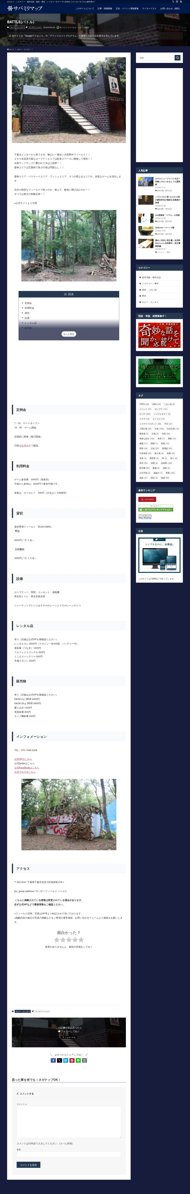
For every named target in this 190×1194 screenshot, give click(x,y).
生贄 (143, 458)
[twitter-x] (173, 1)
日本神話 (145, 453)
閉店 (154, 477)
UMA (156, 404)
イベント (145, 409)
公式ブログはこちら (25, 772)
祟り (173, 458)
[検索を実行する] (177, 58)
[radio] (57, 940)
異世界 (154, 458)
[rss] (181, 1)
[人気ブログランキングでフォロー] (155, 510)
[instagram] (177, 1)
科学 (143, 463)
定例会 (28, 303)
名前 (19, 1149)
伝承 (159, 428)
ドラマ (144, 418)
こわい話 (169, 404)
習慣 (154, 463)
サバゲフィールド (35, 27)
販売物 (28, 327)
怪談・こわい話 (149, 289)
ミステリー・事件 (150, 283)
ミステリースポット (150, 423)
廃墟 (154, 443)
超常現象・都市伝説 (151, 277)
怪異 (165, 443)
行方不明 (145, 472)
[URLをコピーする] (84, 1060)
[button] (53, 1060)
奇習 (161, 438)
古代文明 (173, 428)
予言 (168, 423)
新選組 (167, 448)
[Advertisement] (69, 371)
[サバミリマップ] (25, 8)
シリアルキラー (162, 413)
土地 (155, 433)
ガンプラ (161, 409)
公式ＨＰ (26, 445)
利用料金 (29, 308)
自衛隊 (166, 463)
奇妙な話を (147, 438)
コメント (22, 1103)
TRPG (144, 404)
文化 (155, 448)
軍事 (170, 472)
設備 (27, 318)
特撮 (171, 453)
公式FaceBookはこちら (26, 767)
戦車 (143, 448)
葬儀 (156, 467)
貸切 (27, 313)
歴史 (144, 295)
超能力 (158, 472)
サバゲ (145, 413)
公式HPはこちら (23, 759)
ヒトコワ (158, 418)
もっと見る (69, 333)
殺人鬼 (159, 453)
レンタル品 (31, 323)
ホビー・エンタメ (17, 27)
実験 (172, 438)
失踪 (166, 433)
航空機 (144, 467)
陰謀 (165, 477)
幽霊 (143, 443)
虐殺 (166, 467)
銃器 (143, 477)
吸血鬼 (144, 433)
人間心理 (145, 428)
